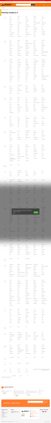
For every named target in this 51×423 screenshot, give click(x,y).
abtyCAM (35, 16)
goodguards (19, 137)
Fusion (34, 126)
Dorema (43, 88)
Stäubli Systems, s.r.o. (28, 298)
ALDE (42, 21)
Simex (26, 290)
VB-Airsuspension (20, 334)
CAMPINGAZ (19, 62)
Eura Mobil (27, 109)
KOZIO (34, 192)
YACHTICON (19, 363)
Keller (42, 187)
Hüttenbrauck (43, 158)
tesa (10, 312)
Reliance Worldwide (28, 267)
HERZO (18, 151)
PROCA (10, 252)
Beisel (10, 43)
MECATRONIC (43, 212)
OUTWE (43, 238)
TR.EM (34, 319)
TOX (26, 319)
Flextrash (11, 123)
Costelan (19, 77)
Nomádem (27, 229)
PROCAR (19, 252)
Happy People (27, 146)
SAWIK (34, 280)
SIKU (18, 288)
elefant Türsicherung (36, 102)
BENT (34, 43)
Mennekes (11, 215)
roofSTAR (35, 274)
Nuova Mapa (43, 231)
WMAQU (19, 353)
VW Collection (43, 339)
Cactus (26, 59)
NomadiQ (35, 229)
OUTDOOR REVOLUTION (29, 238)
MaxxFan (43, 210)
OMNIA (43, 235)
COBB (10, 74)
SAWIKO (43, 280)
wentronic (35, 348)
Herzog (27, 151)
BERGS (42, 43)
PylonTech (43, 254)
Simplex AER (35, 290)
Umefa (18, 326)
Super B (19, 303)
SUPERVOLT (35, 303)
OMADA (27, 235)
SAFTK (18, 280)
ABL (10, 16)
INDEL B (35, 172)
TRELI (42, 319)
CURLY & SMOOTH (44, 79)
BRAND (43, 50)
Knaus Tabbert (28, 190)
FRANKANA (43, 123)
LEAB (10, 199)
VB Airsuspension (12, 334)
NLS (10, 229)
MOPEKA (27, 222)
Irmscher (11, 175)
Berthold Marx (43, 45)
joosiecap (11, 181)
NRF (34, 231)
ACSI (42, 16)
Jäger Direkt (19, 179)
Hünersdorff (35, 158)
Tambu (18, 309)
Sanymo (27, 280)
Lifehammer (19, 199)
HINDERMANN (35, 153)
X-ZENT (19, 357)
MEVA (18, 217)
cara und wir (19, 64)
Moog (18, 222)
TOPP (42, 317)
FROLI (18, 126)
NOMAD (19, 229)
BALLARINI (43, 40)
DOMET (27, 88)
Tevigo (18, 312)
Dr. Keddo (11, 90)
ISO (34, 175)
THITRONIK (43, 314)
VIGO (26, 337)
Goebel (26, 135)
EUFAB (18, 109)
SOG (10, 293)
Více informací (18, 211)
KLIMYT (11, 190)
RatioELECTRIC (36, 264)
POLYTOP (27, 249)
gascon (34, 130)
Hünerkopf (27, 158)
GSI (42, 137)
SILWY (34, 288)
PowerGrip (43, 249)
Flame (18, 121)
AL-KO (10, 21)
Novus (26, 231)
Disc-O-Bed (11, 88)
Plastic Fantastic (12, 247)
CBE (42, 67)
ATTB (18, 34)
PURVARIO (35, 254)
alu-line (35, 24)
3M (27, 375)
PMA (34, 247)
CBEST (10, 69)
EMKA (34, 104)
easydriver (11, 99)
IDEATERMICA (19, 170)
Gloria (10, 135)
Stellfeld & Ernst (44, 298)
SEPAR (26, 283)
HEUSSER (35, 151)
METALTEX (11, 217)
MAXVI (10, 210)
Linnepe (43, 199)
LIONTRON (11, 201)
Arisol (26, 31)
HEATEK (19, 148)
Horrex (10, 156)
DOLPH (18, 88)
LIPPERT (27, 201)
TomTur (27, 317)
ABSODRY (19, 16)
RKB (10, 272)
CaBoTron (19, 59)
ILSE (42, 170)
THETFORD (19, 314)
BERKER (27, 45)
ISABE (18, 175)
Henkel (43, 148)
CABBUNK (11, 59)
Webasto (27, 346)
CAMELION (43, 59)
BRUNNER (19, 53)
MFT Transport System (37, 217)
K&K (10, 185)
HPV (26, 156)
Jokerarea (27, 179)
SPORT (34, 295)
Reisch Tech (11, 267)
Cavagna (35, 67)
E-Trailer (11, 97)
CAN (10, 64)
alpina (18, 24)
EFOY (18, 102)
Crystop (11, 79)
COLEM (27, 74)
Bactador (19, 40)
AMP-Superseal (28, 26)
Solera (42, 293)
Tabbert (11, 309)
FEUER (18, 118)
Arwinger (35, 31)
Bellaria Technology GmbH (29, 43)
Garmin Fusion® (28, 130)
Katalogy (3, 414)
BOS (26, 50)
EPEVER (11, 107)
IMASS (10, 172)
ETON (10, 109)
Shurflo (43, 285)
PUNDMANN (27, 254)
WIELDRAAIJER (20, 351)
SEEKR (10, 283)
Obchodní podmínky (4, 416)
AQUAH (19, 29)
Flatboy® (27, 121)
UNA (26, 326)
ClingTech (27, 72)
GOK (34, 135)
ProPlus (43, 252)
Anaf (42, 26)
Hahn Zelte (11, 146)
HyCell (18, 160)
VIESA (10, 337)
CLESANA (11, 72)
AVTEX (26, 36)
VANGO (26, 332)
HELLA (34, 148)
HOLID (42, 153)
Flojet (18, 123)
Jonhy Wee (43, 179)
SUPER (10, 303)
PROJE (34, 252)
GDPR (2, 417)
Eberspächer (43, 99)
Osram (18, 238)
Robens (43, 272)
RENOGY (19, 269)
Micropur (43, 217)
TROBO (10, 322)
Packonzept (11, 244)
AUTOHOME (43, 34)
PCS (26, 244)
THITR (26, 314)
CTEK (26, 79)
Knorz (34, 190)
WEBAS (18, 346)
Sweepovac (11, 305)
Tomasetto (19, 317)
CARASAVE (27, 64)
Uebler (10, 326)
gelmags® (35, 132)
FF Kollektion (43, 118)
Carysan (11, 67)
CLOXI (42, 72)
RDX (42, 264)
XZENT (43, 357)
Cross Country (43, 77)
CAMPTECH (43, 62)
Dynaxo (18, 93)
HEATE (10, 148)
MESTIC (43, 215)
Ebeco (18, 99)
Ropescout (43, 274)
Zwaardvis (19, 371)
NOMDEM (43, 229)
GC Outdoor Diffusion (12, 132)
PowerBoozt (35, 249)
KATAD (43, 185)
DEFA (34, 85)
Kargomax (27, 185)
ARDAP (43, 29)
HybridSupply (11, 160)
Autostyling (19, 36)
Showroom (3, 415)
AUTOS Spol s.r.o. (12, 36)
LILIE (26, 199)
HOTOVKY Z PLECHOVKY (21, 156)
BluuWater (27, 48)
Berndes (35, 45)
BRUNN (10, 53)
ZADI (10, 369)
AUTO (34, 34)
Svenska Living (44, 303)
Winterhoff (35, 351)
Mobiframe (11, 220)
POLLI (42, 247)
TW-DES (43, 322)
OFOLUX (19, 235)
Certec (18, 69)
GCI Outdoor (27, 132)
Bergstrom (11, 45)
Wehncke (35, 346)
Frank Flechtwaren (36, 123)
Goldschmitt (43, 135)
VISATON (35, 337)
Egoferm (27, 102)
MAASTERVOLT (20, 207)
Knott (42, 190)
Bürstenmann (19, 55)
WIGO (26, 351)
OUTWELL (19, 240)
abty (26, 16)
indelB (42, 172)
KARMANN (35, 185)
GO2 (18, 135)
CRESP (26, 77)
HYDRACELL (27, 160)
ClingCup (19, 72)
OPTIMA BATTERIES (12, 238)
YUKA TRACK (27, 363)
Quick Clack (11, 258)
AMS (34, 26)
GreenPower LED (28, 137)
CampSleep (35, 62)
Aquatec (27, 29)
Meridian (35, 215)
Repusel (27, 269)
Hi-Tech (11, 153)
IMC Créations (19, 172)
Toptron (11, 319)
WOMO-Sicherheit (28, 353)
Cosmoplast (11, 77)
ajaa (42, 19)
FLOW (26, 123)
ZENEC (26, 369)
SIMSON (43, 290)
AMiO (18, 26)
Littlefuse (35, 201)
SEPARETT (35, 283)
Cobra (18, 74)
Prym (10, 254)
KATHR (18, 187)
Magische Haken (44, 207)
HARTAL (35, 146)
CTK (34, 79)
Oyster (26, 240)
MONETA (11, 222)
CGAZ (42, 69)
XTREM (35, 357)
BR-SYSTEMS (35, 50)
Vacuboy (11, 332)
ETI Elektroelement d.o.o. (45, 107)
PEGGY (34, 244)
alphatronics (11, 24)
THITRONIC (35, 314)
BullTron (43, 53)
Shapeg (27, 285)
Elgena (18, 104)
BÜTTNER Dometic (36, 55)
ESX (34, 107)
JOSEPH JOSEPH (20, 181)
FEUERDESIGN (27, 118)
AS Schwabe (43, 31)
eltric (26, 104)
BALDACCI (27, 40)
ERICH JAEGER (20, 107)
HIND (26, 153)
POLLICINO (11, 249)
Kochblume (11, 192)
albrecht (35, 21)
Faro (18, 116)
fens (10, 118)
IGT (34, 170)
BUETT (34, 53)
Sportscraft (43, 295)
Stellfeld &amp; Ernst (12, 300)
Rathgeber (19, 264)
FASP (26, 116)
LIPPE (18, 201)
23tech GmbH (14, 375)
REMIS (42, 267)
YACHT (10, 363)
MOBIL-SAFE (27, 220)
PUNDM (19, 254)
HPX (34, 156)
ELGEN (10, 104)
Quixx (18, 258)
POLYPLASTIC (19, 249)
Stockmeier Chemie (44, 300)
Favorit (34, 116)
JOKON (34, 179)
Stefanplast (35, 298)
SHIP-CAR (35, 285)
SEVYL (10, 285)
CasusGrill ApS (28, 67)
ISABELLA (27, 175)
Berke (18, 45)
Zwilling (27, 371)
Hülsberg (19, 158)
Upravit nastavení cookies (16, 421)
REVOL (42, 269)
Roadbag (27, 272)
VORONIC (19, 339)
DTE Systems (43, 90)
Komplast (19, 192)
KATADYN (11, 187)
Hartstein (43, 146)
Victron (43, 334)
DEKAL (43, 85)
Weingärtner (11, 348)
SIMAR (42, 288)
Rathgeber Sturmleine (29, 264)
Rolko (18, 274)
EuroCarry (43, 109)
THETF (10, 314)
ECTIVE (11, 102)
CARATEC (35, 64)
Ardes (10, 31)
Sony (18, 295)
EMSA (42, 104)
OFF (10, 235)
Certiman (27, 69)
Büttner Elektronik (44, 55)
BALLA (34, 40)
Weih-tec (43, 346)
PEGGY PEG (43, 244)
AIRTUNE (27, 19)
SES (42, 283)
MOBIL (18, 220)
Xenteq (26, 357)
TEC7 (34, 309)
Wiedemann (11, 351)
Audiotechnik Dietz (28, 34)
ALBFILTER (27, 21)
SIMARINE (11, 290)
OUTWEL (11, 240)
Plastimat (19, 247)
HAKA (18, 146)
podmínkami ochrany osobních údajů (39, 403)
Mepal (26, 215)
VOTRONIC (35, 339)
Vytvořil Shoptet (48, 421)
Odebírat (45, 401)
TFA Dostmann (28, 312)
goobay (10, 137)
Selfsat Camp (19, 283)
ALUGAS (43, 24)
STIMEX (27, 300)
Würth (42, 353)
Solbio (34, 293)
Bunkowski (11, 55)
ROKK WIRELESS (12, 274)
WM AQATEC (43, 351)
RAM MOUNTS (11, 264)
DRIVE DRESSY (35, 90)
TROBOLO (19, 322)
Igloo (26, 170)
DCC (26, 85)
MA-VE (10, 207)
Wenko (26, 348)
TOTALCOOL (19, 319)
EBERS (26, 99)
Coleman (35, 74)
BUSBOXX (27, 55)
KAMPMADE (19, 185)
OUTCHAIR (35, 238)
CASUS (18, 67)
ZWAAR (10, 371)
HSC (42, 156)
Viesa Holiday (19, 337)
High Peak (19, 153)
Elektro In (43, 102)
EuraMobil (35, 109)
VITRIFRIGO (11, 339)
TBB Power (27, 309)
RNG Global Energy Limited (21, 272)
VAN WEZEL (19, 332)
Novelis (18, 231)
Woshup (35, 353)
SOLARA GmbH (28, 293)
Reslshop (35, 269)
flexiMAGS (35, 121)
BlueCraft (19, 48)
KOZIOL (43, 192)
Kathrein (27, 187)
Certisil (34, 69)
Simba (18, 290)
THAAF (43, 312)
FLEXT (42, 121)
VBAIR (26, 334)
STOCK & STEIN (36, 300)
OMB (34, 235)
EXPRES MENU (11, 112)
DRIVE (26, 90)
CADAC (35, 59)
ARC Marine (35, 29)
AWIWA (35, 36)
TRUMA (35, 322)
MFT (26, 217)
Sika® (10, 288)
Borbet (10, 50)
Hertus (10, 151)
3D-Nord (21, 375)
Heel (26, 148)
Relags (18, 267)
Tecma (42, 309)
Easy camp (35, 97)
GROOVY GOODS (36, 137)
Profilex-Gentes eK (28, 252)
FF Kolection (35, 118)
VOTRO (26, 339)
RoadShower (35, 272)
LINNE (34, 199)
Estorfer (27, 107)
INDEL (26, 172)
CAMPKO (27, 62)
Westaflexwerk (44, 348)
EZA (18, 112)
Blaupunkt (11, 48)
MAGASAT (35, 207)
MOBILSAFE (43, 220)
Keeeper (35, 187)
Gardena (11, 130)
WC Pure (11, 346)
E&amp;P (19, 97)
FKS (10, 121)
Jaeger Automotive (12, 179)
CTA (18, 79)
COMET (43, 74)
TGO (34, 312)
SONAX (10, 295)
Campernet (11, 62)
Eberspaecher (35, 99)
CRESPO (35, 77)
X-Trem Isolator (12, 357)
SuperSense (27, 303)
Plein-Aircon (27, 247)
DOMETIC (35, 88)
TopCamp (35, 317)
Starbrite (11, 298)
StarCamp (19, 298)
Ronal (26, 274)
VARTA (42, 332)
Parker (18, 244)
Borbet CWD (19, 50)
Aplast (10, 29)
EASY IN (43, 97)
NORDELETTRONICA (12, 231)
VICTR (34, 334)
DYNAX (10, 93)
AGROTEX (11, 19)
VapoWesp (35, 332)
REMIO (34, 267)
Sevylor (18, 285)
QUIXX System (27, 258)
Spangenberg (27, 295)
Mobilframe (35, 220)
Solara (18, 293)
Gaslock (43, 130)
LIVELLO (43, 201)
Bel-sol (18, 43)
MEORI (18, 215)
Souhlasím (36, 212)
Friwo (10, 126)
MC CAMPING (11, 212)
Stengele (19, 300)
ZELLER (19, 369)
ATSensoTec (11, 34)
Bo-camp (35, 48)
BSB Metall (27, 53)
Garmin (19, 130)
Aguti (18, 19)
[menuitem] (3, 8)
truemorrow (27, 322)
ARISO (18, 31)
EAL (26, 97)
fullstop (27, 126)
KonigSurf (27, 192)
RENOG (10, 269)
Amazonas (11, 26)
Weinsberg (19, 348)
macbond (27, 207)
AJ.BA (34, 19)
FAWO (42, 116)
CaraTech (43, 64)
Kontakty (3, 411)
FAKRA (10, 116)
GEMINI (43, 132)
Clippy (34, 72)
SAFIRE (10, 280)
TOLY (10, 317)
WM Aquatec (11, 353)
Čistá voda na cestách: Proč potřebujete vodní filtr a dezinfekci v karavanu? (15, 412)
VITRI (42, 337)
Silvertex (27, 288)
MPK (42, 222)
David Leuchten (20, 85)
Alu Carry (27, 24)
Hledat (33, 4)
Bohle (42, 48)
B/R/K (10, 40)
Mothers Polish (36, 222)
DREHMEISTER (19, 90)
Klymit (18, 190)
